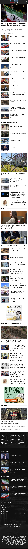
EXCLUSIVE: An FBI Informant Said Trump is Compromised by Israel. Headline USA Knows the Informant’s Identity (17, 357)
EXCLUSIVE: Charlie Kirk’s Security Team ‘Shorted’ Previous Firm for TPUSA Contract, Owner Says (17, 374)
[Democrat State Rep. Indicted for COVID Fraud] (14, 162)
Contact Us (20, 439)
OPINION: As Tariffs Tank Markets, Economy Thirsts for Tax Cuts (11, 422)
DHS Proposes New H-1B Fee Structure (17, 249)
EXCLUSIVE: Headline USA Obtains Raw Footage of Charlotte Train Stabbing (18, 381)
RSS (11, 442)
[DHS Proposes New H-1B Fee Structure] (5, 250)
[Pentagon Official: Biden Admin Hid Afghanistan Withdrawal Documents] (5, 109)
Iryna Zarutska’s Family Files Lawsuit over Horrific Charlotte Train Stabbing (18, 202)
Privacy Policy (4, 443)
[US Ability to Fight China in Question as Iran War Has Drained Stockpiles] (14, 13)
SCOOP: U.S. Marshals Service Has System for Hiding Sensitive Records (17, 365)
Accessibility (21, 435)
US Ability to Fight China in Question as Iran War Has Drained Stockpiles (14, 24)
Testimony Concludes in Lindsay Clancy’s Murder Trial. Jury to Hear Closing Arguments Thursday (13, 226)
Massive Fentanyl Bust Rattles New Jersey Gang (17, 263)
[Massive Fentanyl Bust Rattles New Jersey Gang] (5, 264)
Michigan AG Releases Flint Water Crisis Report (18, 186)
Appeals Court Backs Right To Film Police (13, 245)
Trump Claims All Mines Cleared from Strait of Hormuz (17, 299)
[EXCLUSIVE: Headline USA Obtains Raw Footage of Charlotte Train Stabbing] (5, 381)
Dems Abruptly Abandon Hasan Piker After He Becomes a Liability (17, 278)
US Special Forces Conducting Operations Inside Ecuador (17, 180)
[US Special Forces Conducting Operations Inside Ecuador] (5, 180)
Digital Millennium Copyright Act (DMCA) (22, 442)
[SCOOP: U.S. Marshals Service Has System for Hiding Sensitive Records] (5, 366)
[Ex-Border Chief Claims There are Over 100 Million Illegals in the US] (5, 73)
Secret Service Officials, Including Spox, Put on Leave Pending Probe (17, 271)
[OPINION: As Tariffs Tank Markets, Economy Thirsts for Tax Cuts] (14, 414)
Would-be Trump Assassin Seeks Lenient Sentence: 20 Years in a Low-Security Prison (18, 469)
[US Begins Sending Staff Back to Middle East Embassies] (5, 45)
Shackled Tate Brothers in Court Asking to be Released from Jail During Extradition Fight (18, 94)
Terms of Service (13, 436)
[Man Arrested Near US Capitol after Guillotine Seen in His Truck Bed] (5, 116)
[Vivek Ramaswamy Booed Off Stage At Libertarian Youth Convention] (5, 456)
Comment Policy (13, 435)
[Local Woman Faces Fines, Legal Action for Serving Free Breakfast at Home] (5, 81)
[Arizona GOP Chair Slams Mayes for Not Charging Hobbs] (5, 293)
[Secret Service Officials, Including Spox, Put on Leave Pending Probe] (5, 271)
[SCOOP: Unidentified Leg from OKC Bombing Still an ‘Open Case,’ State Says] (14, 332)
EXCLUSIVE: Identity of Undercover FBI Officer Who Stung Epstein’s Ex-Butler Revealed (18, 348)
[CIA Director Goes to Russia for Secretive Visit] (5, 257)
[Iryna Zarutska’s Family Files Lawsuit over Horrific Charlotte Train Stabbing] (5, 203)
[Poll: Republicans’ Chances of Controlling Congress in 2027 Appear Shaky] (5, 286)
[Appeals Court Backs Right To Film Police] (14, 237)
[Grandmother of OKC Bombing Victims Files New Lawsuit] (5, 102)
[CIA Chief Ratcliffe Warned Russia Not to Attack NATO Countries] (5, 38)
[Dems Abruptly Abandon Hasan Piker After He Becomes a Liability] (5, 279)
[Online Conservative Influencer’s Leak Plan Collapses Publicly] (5, 148)
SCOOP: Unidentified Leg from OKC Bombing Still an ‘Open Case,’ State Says (13, 341)
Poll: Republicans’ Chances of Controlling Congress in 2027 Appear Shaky (18, 285)
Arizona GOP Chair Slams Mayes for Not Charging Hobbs (17, 292)
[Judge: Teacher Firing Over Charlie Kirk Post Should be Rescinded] (5, 141)
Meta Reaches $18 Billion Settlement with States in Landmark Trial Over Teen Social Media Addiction (17, 195)
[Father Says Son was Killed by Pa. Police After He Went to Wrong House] (5, 127)
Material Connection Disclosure (12, 439)
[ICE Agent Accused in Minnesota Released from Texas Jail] (5, 59)
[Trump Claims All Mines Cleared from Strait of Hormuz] (5, 300)
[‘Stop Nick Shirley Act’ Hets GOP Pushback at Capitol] (5, 66)
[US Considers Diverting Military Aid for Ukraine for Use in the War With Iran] (5, 463)
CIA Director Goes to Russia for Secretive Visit (17, 256)
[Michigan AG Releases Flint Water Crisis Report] (5, 187)
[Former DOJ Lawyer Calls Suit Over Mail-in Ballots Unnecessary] (5, 52)
